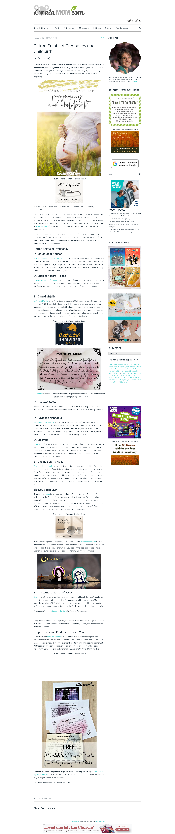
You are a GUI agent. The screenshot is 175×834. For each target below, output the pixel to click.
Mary (48, 494)
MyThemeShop (100, 821)
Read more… (135, 82)
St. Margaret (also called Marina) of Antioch (51, 258)
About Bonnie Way (122, 28)
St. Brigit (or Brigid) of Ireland (45, 280)
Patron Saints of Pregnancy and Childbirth (121, 367)
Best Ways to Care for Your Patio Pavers (121, 222)
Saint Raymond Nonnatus (44, 422)
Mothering (44, 28)
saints (50, 798)
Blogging (98, 28)
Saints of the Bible (59, 611)
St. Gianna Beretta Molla (43, 466)
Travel (56, 28)
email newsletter (54, 637)
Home (36, 28)
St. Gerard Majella (41, 301)
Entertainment (85, 28)
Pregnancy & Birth (39, 38)
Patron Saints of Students (130, 369)
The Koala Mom (74, 821)
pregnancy (43, 798)
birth (37, 798)
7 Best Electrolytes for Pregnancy (119, 219)
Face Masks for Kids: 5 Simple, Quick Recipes (124, 364)
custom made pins (88, 542)
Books (108, 28)
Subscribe (39, 394)
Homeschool (69, 28)
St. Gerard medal (42, 226)
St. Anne (37, 597)
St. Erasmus (38, 444)
